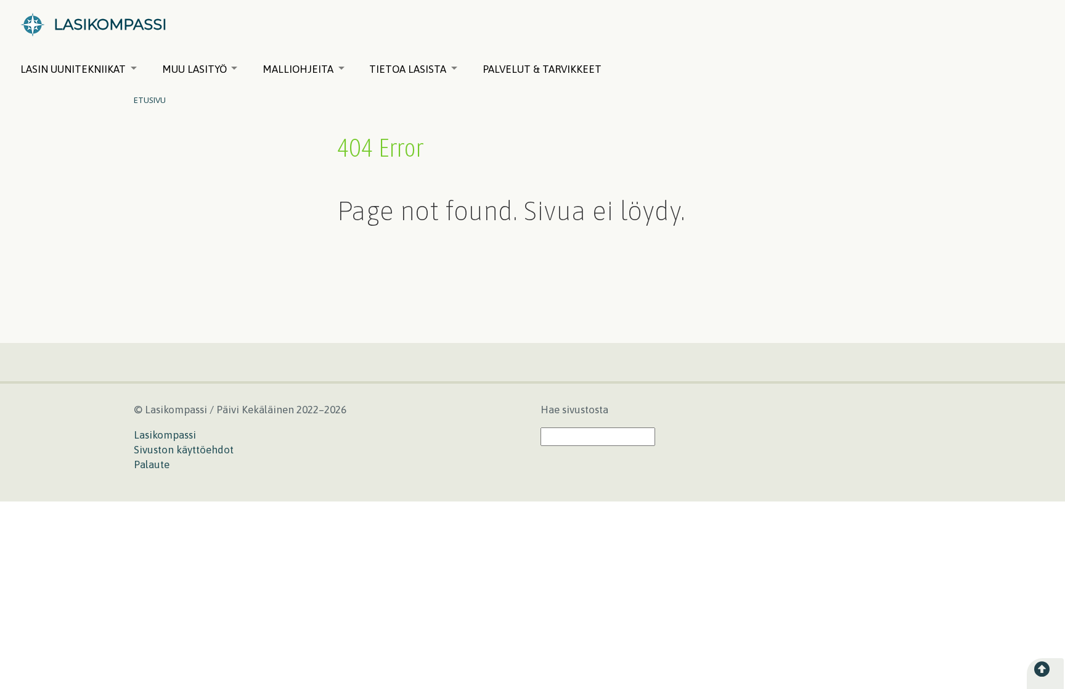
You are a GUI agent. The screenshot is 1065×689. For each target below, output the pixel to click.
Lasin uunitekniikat (73, 69)
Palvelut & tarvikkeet (542, 69)
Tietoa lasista (407, 69)
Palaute (151, 464)
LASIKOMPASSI (110, 24)
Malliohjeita (298, 69)
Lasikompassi (165, 435)
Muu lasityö (194, 69)
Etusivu (150, 100)
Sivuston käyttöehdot (184, 450)
